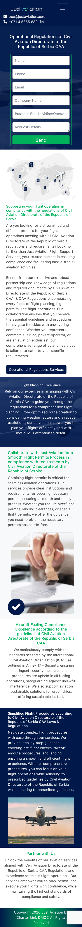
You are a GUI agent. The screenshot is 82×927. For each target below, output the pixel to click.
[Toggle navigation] (63, 7)
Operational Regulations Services (36, 369)
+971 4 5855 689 (23, 22)
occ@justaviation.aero (27, 16)
